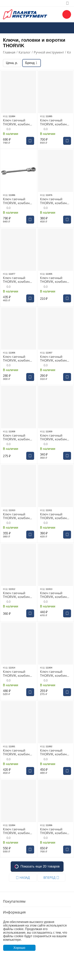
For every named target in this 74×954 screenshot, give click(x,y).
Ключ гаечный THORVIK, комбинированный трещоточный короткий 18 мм (55, 595)
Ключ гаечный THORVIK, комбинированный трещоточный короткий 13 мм (18, 437)
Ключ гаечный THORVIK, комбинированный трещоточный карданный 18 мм (18, 201)
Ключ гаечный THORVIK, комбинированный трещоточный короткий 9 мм (55, 673)
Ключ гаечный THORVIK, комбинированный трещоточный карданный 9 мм (18, 280)
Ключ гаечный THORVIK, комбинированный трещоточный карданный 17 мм (55, 122)
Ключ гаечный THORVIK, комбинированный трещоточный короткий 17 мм (18, 595)
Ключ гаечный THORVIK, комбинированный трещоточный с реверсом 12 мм (55, 752)
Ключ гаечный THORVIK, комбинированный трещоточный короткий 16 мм (55, 516)
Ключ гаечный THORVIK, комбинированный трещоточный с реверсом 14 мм (18, 831)
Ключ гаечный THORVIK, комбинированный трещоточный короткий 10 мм (55, 280)
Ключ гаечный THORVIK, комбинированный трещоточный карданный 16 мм (18, 122)
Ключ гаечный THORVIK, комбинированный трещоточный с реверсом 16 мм (55, 831)
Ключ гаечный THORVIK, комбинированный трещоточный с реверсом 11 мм (18, 752)
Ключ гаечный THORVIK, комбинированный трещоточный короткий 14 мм (55, 437)
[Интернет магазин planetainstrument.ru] (25, 14)
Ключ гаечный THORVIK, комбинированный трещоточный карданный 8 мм (55, 201)
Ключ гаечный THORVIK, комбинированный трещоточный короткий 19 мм (18, 673)
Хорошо (19, 947)
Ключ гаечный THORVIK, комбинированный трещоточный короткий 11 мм (18, 358)
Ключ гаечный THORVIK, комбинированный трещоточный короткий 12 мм (55, 358)
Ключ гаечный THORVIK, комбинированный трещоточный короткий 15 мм (18, 516)
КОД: (5, 116)
